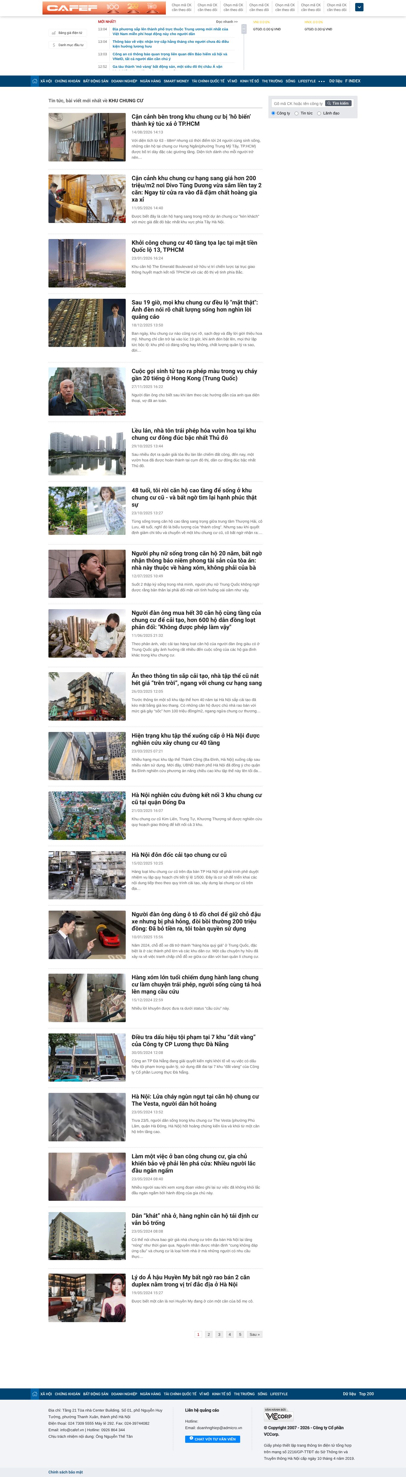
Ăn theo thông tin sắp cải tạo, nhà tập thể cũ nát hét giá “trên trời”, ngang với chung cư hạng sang (197, 679)
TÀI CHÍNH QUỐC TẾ (208, 81)
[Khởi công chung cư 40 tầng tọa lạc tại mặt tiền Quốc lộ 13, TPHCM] (87, 263)
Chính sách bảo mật (65, 1472)
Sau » (255, 1334)
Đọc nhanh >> (227, 22)
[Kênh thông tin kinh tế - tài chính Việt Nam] (104, 8)
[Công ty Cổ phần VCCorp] (311, 1414)
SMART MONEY (176, 81)
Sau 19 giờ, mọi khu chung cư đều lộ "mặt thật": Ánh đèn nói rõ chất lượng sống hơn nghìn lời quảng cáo (195, 309)
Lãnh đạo (331, 113)
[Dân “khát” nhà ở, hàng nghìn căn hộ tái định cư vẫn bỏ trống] (87, 1236)
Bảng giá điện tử (70, 33)
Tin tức (307, 113)
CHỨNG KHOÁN (67, 81)
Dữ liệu (335, 81)
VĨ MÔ (232, 81)
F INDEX (353, 81)
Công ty (283, 113)
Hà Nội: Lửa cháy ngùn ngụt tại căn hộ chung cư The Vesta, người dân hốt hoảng (195, 1100)
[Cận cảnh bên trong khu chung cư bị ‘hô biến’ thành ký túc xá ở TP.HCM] (87, 137)
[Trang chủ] (34, 81)
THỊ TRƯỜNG (272, 81)
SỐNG (290, 81)
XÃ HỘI (46, 81)
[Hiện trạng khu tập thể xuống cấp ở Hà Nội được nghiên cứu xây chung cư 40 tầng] (87, 756)
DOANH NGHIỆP (124, 81)
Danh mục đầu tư (71, 45)
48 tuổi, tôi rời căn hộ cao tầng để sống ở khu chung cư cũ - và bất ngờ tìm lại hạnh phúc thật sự (194, 497)
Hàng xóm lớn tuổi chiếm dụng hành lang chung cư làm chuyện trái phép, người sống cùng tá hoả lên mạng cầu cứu (196, 984)
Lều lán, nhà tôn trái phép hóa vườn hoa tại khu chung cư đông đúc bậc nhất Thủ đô (194, 434)
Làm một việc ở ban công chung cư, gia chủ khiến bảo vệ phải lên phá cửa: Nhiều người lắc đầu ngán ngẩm (194, 1163)
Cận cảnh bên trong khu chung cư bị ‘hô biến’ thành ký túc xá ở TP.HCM (191, 120)
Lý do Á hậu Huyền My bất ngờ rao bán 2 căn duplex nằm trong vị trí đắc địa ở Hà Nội (191, 1281)
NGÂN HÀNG (150, 81)
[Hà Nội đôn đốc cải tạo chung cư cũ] (87, 875)
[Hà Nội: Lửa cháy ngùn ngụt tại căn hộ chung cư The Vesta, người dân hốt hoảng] (87, 1117)
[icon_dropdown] (359, 7)
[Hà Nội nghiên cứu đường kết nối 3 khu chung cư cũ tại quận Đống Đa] (87, 815)
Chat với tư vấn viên (215, 1439)
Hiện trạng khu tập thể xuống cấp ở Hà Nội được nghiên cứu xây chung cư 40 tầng (196, 739)
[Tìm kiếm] (338, 103)
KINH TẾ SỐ (249, 81)
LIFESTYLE (307, 81)
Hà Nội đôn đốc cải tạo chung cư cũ (179, 854)
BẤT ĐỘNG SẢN (95, 81)
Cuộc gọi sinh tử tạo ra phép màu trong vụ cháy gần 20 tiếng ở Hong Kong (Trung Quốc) (194, 374)
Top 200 (366, 1394)
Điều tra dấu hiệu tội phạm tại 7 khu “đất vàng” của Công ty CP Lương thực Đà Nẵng (194, 1040)
